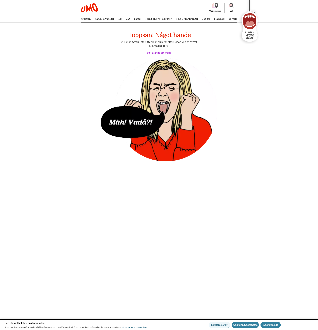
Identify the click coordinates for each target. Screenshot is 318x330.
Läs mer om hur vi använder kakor (135, 327)
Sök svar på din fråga (159, 52)
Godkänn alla (270, 325)
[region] (159, 324)
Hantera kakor (219, 325)
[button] (231, 8)
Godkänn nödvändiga (245, 325)
